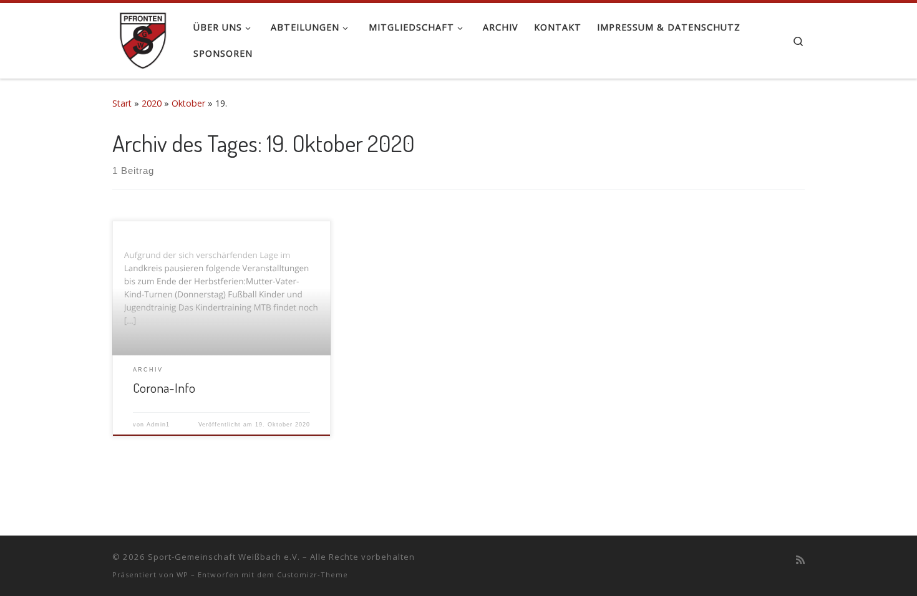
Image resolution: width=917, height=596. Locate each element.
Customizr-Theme (312, 574)
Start (122, 103)
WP (182, 574)
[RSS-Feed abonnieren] (800, 560)
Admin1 (158, 424)
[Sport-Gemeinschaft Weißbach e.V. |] (143, 37)
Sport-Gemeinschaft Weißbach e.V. (224, 556)
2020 (152, 103)
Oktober (188, 103)
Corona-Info (164, 387)
